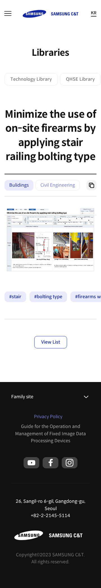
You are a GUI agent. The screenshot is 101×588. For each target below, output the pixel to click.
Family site (22, 397)
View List (50, 342)
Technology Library (31, 79)
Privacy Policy (48, 417)
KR (94, 13)
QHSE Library (80, 79)
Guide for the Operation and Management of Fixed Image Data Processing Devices (50, 433)
